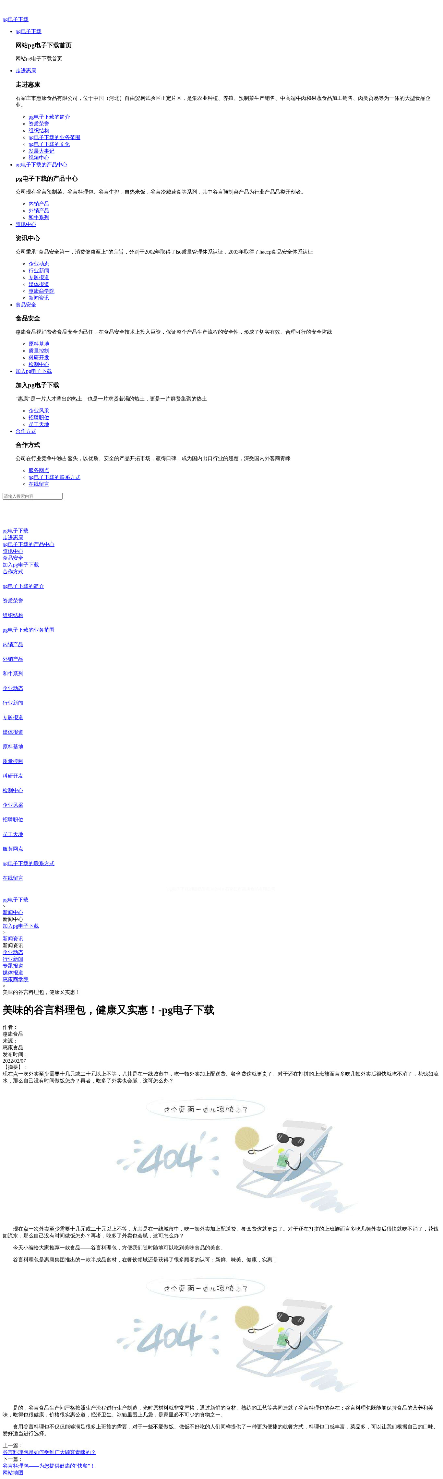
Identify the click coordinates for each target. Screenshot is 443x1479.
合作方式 (26, 431)
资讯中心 (26, 224)
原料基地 (39, 344)
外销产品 (39, 210)
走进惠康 (26, 70)
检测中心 (39, 364)
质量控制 (39, 350)
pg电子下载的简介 (49, 117)
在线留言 (39, 484)
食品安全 (26, 304)
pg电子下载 (16, 19)
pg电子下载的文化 (49, 144)
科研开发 (39, 357)
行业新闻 (39, 270)
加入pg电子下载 (34, 371)
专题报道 (39, 277)
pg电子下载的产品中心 (41, 164)
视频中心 (39, 158)
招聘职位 (39, 417)
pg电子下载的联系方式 (54, 477)
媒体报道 (39, 284)
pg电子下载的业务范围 (54, 137)
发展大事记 (41, 151)
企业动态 (39, 264)
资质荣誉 (39, 123)
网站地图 (13, 1472)
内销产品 (39, 204)
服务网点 (39, 470)
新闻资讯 (39, 298)
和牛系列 (39, 217)
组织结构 (39, 130)
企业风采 (39, 410)
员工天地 (39, 424)
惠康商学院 (41, 291)
